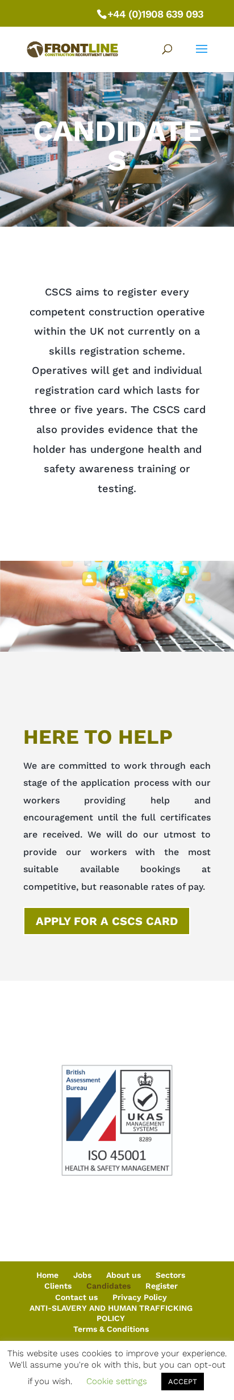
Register (161, 1285)
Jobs (82, 1275)
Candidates (108, 1285)
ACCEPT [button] (182, 1381)
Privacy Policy (139, 1297)
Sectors (170, 1275)
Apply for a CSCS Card (107, 921)
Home (47, 1275)
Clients (58, 1285)
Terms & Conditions (111, 1329)
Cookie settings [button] (116, 1381)
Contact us (76, 1297)
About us (123, 1275)
